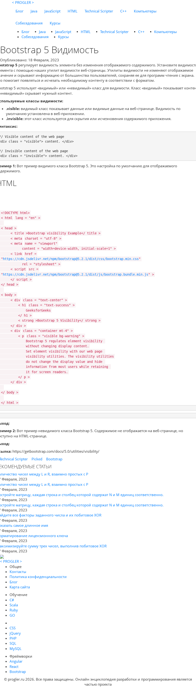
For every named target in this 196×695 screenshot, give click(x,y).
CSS (13, 628)
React (14, 666)
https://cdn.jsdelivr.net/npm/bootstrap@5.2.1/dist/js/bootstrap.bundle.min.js (75, 274)
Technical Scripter (99, 11)
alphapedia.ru (98, 691)
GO (12, 615)
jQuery (15, 633)
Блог (19, 11)
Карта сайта (20, 587)
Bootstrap (54, 459)
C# (12, 599)
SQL (13, 643)
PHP (13, 638)
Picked (37, 459)
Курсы (55, 23)
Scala (14, 604)
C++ (123, 11)
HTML (72, 11)
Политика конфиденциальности (38, 576)
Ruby (14, 610)
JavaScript (52, 11)
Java (34, 11)
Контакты (18, 571)
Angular (16, 661)
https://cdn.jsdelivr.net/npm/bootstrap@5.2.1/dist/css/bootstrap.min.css (71, 259)
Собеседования (29, 23)
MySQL (16, 648)
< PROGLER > (23, 2)
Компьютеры (145, 11)
